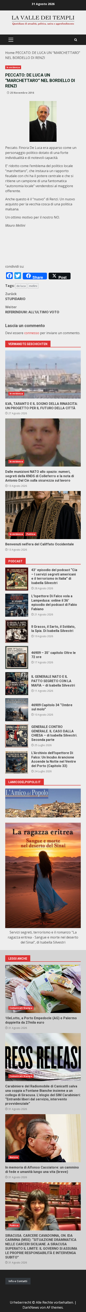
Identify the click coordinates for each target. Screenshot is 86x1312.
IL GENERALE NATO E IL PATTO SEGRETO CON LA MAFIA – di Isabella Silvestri (16, 683)
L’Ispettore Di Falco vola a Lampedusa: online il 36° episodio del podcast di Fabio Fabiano (16, 605)
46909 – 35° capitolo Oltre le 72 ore (16, 657)
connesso (31, 333)
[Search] (75, 40)
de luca (21, 286)
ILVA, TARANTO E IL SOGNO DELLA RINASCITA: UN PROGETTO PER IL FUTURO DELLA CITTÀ (43, 374)
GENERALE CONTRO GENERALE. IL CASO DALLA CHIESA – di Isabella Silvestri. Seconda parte (16, 735)
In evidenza (13, 67)
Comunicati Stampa (21, 1007)
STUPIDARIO (15, 296)
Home (10, 52)
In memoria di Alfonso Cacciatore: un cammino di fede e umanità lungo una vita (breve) (43, 1138)
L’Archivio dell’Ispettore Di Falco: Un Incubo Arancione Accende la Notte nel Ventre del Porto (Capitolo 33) (16, 762)
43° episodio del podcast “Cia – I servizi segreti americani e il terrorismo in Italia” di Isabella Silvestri (16, 579)
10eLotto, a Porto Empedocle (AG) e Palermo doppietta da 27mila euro (43, 989)
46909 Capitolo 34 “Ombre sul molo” (16, 709)
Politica (31, 534)
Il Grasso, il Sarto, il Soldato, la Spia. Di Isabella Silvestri (16, 631)
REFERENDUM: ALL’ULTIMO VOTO (32, 309)
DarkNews (31, 1307)
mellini (33, 286)
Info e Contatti (18, 1281)
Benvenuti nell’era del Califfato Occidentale (43, 515)
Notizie (14, 1157)
